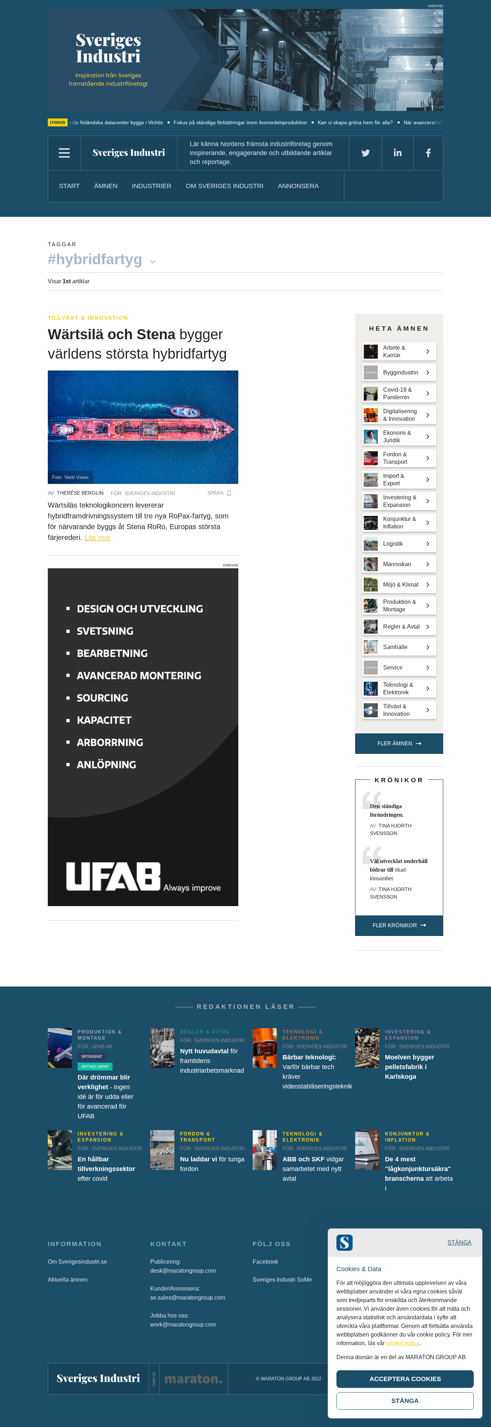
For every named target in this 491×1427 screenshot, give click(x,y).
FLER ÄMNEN (394, 743)
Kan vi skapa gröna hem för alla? (318, 122)
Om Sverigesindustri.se (77, 1262)
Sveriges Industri (150, 493)
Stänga (460, 1243)
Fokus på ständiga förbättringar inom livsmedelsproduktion (203, 122)
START (69, 186)
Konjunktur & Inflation (407, 1137)
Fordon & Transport (197, 1137)
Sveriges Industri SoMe (282, 1280)
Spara (215, 493)
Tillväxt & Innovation (88, 318)
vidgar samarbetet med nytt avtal (313, 1169)
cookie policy (402, 1343)
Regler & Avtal (205, 1032)
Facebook (265, 1262)
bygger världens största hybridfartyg (137, 343)
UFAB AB (102, 1046)
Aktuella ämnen (68, 1280)
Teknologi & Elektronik (303, 1035)
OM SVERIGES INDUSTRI (224, 186)
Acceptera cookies (405, 1378)
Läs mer (97, 537)
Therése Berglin (80, 493)
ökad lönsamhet (398, 869)
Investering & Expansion (408, 1035)
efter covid (106, 1169)
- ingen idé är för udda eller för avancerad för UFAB (105, 1097)
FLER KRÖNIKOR (395, 925)
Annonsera (298, 186)
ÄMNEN (106, 186)
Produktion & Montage (100, 1035)
